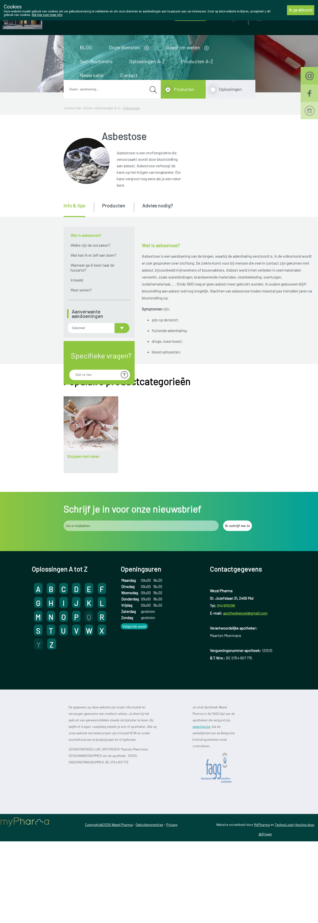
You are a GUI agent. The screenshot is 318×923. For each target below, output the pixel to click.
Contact (128, 75)
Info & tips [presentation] (74, 205)
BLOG (86, 47)
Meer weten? (81, 290)
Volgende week (134, 626)
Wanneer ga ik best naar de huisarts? (92, 267)
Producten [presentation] (113, 205)
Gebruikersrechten (149, 824)
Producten (184, 89)
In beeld (77, 280)
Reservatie (92, 75)
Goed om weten (183, 47)
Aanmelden (277, 17)
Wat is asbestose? (86, 235)
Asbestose (131, 108)
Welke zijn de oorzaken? (90, 245)
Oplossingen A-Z (147, 61)
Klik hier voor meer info (47, 15)
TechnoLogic (284, 824)
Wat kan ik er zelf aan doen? (93, 255)
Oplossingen (230, 89)
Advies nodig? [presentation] (157, 205)
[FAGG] (221, 768)
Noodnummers (96, 61)
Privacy (171, 824)
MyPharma (262, 824)
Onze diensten (124, 47)
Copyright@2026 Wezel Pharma (109, 824)
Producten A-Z (197, 61)
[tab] (78, 209)
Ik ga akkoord (300, 10)
